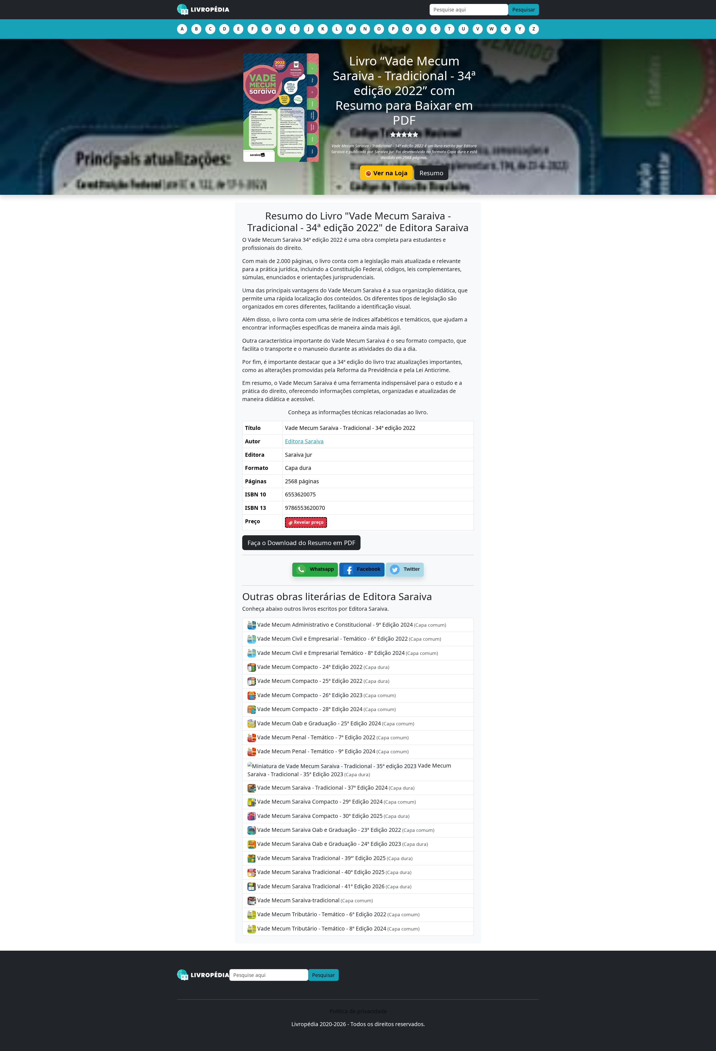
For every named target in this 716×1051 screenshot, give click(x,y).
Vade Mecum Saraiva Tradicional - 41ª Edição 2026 (333, 886)
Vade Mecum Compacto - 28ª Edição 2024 (326, 709)
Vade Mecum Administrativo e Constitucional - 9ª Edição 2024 (351, 624)
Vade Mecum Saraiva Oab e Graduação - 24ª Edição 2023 (342, 844)
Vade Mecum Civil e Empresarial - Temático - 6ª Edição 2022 (348, 638)
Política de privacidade (358, 1011)
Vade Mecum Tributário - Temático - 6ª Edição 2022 (338, 914)
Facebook (367, 569)
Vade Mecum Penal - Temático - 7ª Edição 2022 (332, 737)
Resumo (431, 173)
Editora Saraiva (304, 441)
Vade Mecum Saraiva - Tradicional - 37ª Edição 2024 (335, 787)
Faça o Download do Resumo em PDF (301, 542)
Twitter (411, 569)
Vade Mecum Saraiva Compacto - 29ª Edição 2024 (336, 801)
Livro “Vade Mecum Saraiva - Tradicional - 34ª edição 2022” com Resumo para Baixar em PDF (404, 90)
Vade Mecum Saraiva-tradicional (314, 900)
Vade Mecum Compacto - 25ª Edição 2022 (322, 681)
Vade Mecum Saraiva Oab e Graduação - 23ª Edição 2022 (345, 830)
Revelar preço (308, 522)
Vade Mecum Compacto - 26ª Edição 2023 (326, 695)
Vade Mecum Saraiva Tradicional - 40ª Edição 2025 (333, 872)
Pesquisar (523, 9)
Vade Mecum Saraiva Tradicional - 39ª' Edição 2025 (334, 858)
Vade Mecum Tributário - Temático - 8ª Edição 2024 (338, 928)
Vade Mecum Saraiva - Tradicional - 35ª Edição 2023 (349, 770)
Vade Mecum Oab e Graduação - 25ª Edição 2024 (335, 723)
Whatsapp (321, 569)
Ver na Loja (390, 173)
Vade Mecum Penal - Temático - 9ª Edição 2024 (332, 751)
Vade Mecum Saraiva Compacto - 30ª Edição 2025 (332, 816)
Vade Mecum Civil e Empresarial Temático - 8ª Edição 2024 (347, 653)
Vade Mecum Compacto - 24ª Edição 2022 (322, 667)
